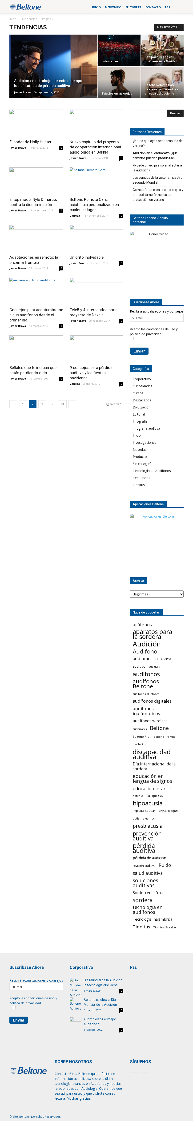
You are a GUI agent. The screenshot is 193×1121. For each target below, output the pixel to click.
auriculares (140, 729)
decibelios (139, 744)
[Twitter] (144, 1076)
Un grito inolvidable (87, 257)
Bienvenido (113, 7)
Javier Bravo (22, 92)
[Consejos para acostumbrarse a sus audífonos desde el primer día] (36, 291)
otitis (136, 818)
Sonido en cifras (148, 892)
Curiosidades (142, 386)
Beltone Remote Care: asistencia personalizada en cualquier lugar (94, 204)
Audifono (145, 651)
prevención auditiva (147, 836)
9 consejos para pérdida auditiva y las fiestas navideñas (91, 372)
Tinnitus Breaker (165, 927)
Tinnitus (139, 485)
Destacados (142, 400)
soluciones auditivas (145, 883)
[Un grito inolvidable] (96, 238)
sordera (143, 899)
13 (62, 404)
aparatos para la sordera (152, 634)
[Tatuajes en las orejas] (119, 82)
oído (146, 818)
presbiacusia (148, 826)
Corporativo (142, 379)
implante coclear (144, 810)
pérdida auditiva (144, 848)
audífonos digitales (152, 701)
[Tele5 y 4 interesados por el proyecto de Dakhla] (96, 291)
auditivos (154, 666)
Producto (140, 456)
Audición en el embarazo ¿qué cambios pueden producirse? (155, 155)
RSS (167, 7)
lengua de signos (168, 810)
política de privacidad (145, 334)
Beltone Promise (165, 736)
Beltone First (141, 736)
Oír (154, 818)
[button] (178, 7)
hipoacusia (148, 803)
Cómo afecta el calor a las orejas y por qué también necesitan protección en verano (158, 195)
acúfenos (142, 624)
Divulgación (141, 407)
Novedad (140, 449)
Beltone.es (133, 7)
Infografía (140, 421)
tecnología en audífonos (148, 910)
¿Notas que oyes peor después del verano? (158, 143)
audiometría (145, 658)
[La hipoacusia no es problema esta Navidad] (162, 50)
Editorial (139, 414)
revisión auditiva (144, 866)
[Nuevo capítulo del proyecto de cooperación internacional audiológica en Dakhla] (96, 123)
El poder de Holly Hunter (30, 141)
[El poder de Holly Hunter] (36, 123)
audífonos (146, 674)
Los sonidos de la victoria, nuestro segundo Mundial (157, 180)
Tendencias (29, 19)
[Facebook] (133, 1076)
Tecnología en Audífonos (152, 470)
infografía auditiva (146, 428)
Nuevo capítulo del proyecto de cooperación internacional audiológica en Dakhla (95, 146)
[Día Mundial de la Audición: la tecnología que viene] (75, 988)
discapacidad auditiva (152, 754)
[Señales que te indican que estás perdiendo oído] (36, 348)
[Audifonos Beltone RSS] (138, 983)
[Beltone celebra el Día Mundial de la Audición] (75, 1004)
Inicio (96, 7)
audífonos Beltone (146, 684)
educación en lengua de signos (152, 779)
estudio (138, 796)
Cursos (138, 393)
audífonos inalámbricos (146, 711)
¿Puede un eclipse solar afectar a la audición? (157, 167)
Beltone (159, 727)
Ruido (165, 865)
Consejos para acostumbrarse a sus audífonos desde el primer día (36, 314)
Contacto (153, 7)
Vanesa (75, 215)
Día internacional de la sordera (154, 766)
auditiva (166, 659)
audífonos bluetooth (146, 694)
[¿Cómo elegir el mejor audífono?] (75, 1021)
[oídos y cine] (119, 50)
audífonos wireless (150, 720)
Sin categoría (143, 463)
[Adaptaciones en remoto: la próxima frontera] (36, 238)
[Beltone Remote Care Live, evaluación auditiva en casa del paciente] (162, 82)
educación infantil (152, 788)
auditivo (139, 666)
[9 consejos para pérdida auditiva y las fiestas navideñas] (96, 348)
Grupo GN (155, 795)
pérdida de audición (149, 857)
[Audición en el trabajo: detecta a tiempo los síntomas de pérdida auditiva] (53, 73)
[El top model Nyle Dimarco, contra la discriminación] (36, 180)
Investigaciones (144, 442)
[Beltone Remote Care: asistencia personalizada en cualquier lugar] (96, 180)
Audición (147, 644)
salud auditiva (148, 873)
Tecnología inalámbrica (152, 919)
